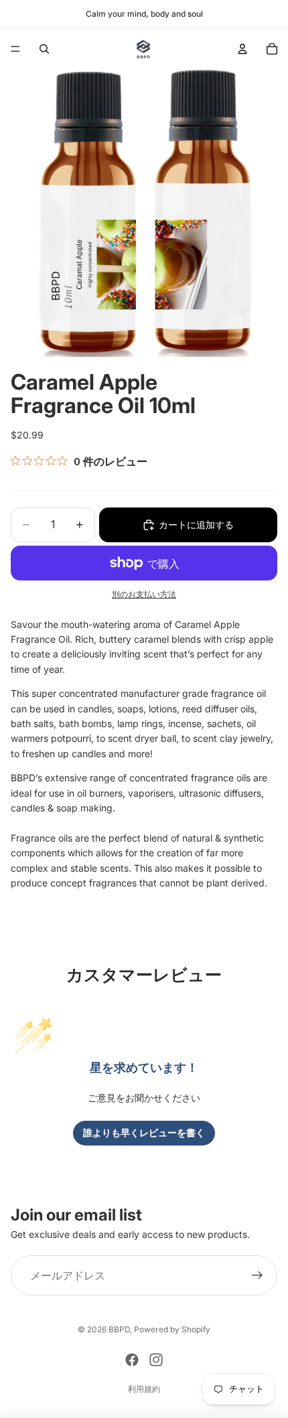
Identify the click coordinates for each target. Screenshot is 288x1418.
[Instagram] (156, 1360)
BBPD (119, 1329)
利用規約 (144, 1389)
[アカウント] (242, 49)
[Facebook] (132, 1360)
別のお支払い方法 (144, 594)
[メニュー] (15, 48)
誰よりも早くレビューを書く (144, 1133)
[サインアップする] (257, 1275)
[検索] (44, 49)
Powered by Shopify (172, 1329)
